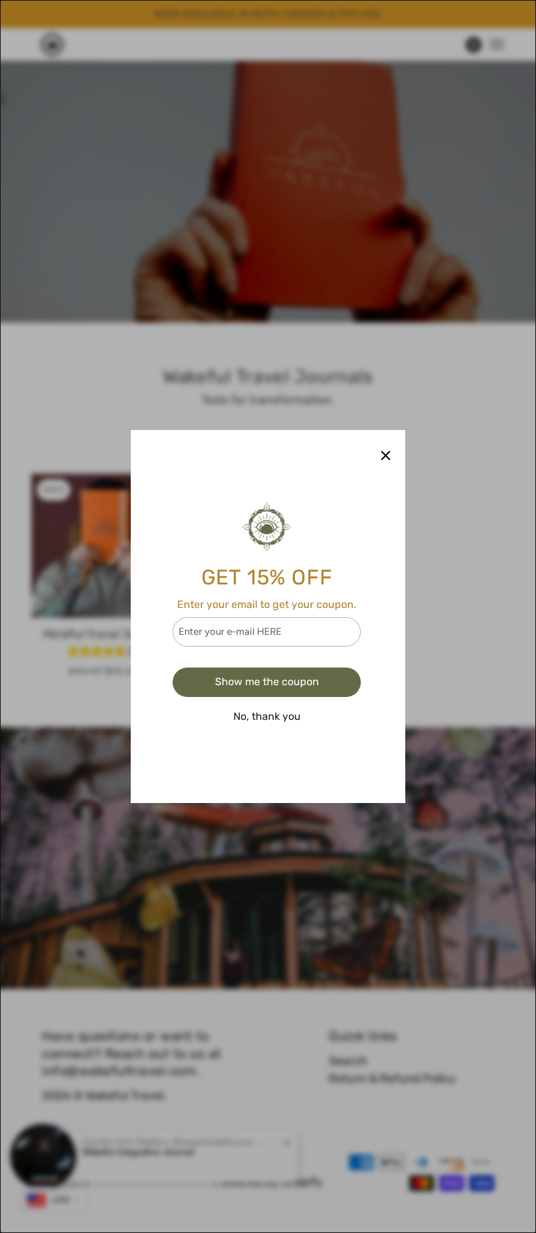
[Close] (386, 455)
